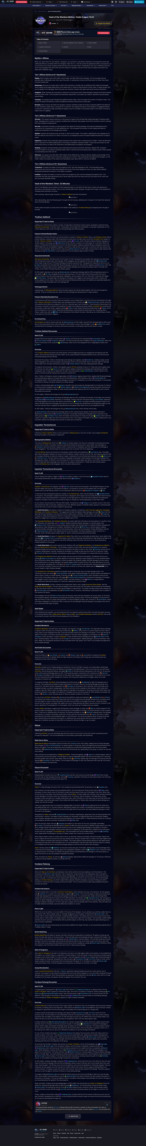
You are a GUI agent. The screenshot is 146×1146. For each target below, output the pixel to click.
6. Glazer (89, 47)
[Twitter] (57, 23)
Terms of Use (77, 1133)
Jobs (82, 1133)
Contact (59, 1133)
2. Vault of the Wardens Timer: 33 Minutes (72, 42)
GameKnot (99, 1137)
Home (35, 11)
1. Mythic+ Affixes (42, 42)
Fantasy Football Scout (91, 1137)
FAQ (68, 1133)
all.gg (54, 1137)
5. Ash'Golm (65, 47)
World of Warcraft (42, 11)
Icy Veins (37, 1133)
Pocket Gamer (81, 1137)
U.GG (58, 1137)
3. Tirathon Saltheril (91, 42)
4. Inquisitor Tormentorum (44, 47)
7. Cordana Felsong (42, 51)
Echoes (96, 1109)
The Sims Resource (64, 1137)
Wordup (56, 1107)
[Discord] (115, 1)
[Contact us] (112, 1)
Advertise (64, 1133)
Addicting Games (73, 1137)
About (54, 1133)
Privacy (71, 1133)
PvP (112, 5)
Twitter (40, 1111)
